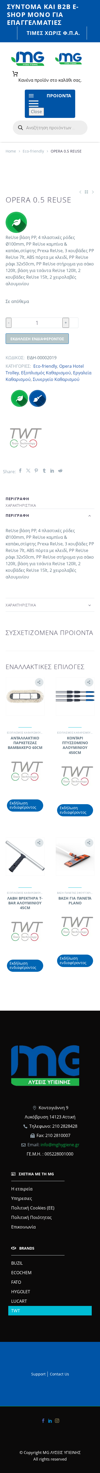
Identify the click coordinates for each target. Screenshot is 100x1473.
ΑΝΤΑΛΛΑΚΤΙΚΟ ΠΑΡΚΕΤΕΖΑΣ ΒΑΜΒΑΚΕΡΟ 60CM (25, 742)
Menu (31, 96)
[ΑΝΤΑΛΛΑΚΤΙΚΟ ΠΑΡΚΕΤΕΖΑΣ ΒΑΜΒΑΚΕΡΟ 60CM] (25, 696)
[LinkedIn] (52, 470)
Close (36, 111)
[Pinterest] (36, 470)
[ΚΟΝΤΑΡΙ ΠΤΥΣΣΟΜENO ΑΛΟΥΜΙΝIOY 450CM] (75, 696)
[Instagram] (57, 1421)
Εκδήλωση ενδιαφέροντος (37, 338)
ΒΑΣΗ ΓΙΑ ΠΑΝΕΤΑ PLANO (74, 900)
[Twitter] (28, 470)
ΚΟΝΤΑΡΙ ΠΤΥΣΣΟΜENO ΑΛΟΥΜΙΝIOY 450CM (75, 745)
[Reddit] (60, 470)
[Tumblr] (44, 470)
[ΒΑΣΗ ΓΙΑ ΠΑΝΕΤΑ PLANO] (75, 856)
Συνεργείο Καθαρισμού (56, 379)
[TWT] (26, 438)
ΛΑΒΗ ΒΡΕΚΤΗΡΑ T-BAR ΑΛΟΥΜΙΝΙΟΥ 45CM (25, 903)
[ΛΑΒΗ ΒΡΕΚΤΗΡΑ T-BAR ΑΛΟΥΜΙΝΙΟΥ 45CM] (25, 856)
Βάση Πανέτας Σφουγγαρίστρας (77, 893)
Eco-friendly (33, 151)
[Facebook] (20, 470)
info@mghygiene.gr (60, 1145)
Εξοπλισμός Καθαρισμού (46, 373)
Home (11, 151)
